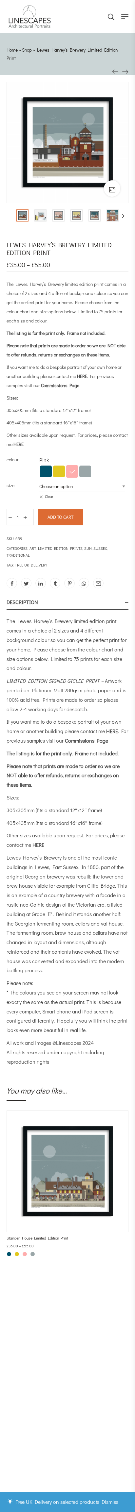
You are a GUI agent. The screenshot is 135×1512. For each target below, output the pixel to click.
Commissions (31, 1436)
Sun (88, 548)
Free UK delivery (31, 564)
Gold (59, 471)
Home (12, 50)
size (10, 485)
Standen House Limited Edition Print (37, 1238)
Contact (25, 1443)
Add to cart (60, 517)
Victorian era (90, 904)
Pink (72, 471)
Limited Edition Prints (60, 548)
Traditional (18, 555)
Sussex (100, 548)
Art (32, 548)
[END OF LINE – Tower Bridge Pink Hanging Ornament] (115, 70)
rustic (13, 904)
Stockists (27, 1429)
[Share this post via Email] (98, 583)
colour (13, 459)
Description (22, 602)
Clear (49, 496)
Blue (46, 471)
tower (107, 876)
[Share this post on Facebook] (12, 583)
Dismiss (110, 1501)
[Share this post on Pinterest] (69, 583)
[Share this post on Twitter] (26, 583)
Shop (27, 50)
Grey (85, 471)
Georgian (35, 876)
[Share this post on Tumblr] (55, 583)
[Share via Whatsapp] (84, 583)
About (22, 1423)
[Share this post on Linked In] (40, 583)
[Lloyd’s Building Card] (125, 70)
